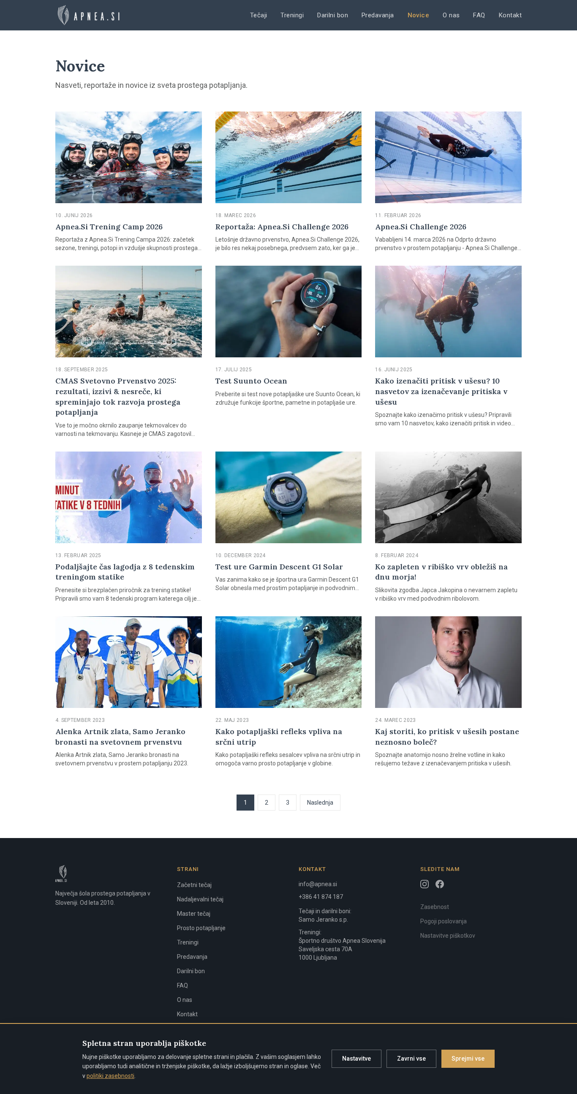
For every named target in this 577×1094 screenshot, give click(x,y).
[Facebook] (439, 884)
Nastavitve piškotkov (447, 935)
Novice (419, 15)
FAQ (479, 15)
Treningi (292, 15)
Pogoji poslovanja (443, 921)
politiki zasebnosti (110, 1075)
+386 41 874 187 (321, 896)
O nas (451, 15)
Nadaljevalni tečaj (200, 899)
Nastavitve (356, 1058)
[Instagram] (424, 884)
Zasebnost (434, 907)
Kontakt (510, 15)
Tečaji (258, 15)
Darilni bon (332, 15)
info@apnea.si (318, 884)
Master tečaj (193, 913)
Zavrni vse (411, 1058)
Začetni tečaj (194, 885)
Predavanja (378, 15)
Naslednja (320, 802)
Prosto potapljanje (201, 928)
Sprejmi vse (468, 1058)
